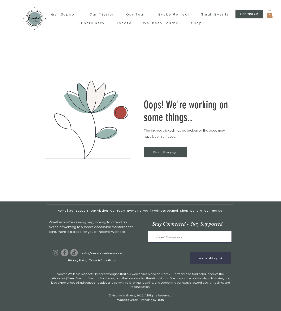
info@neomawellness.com (102, 253)
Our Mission (99, 210)
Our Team (117, 210)
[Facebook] (64, 252)
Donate (196, 210)
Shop (184, 210)
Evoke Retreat (138, 210)
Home (62, 210)
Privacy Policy (77, 260)
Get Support (79, 210)
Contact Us (213, 210)
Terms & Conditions (102, 260)
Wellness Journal (165, 210)
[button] (269, 14)
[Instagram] (55, 252)
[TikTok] (74, 252)
